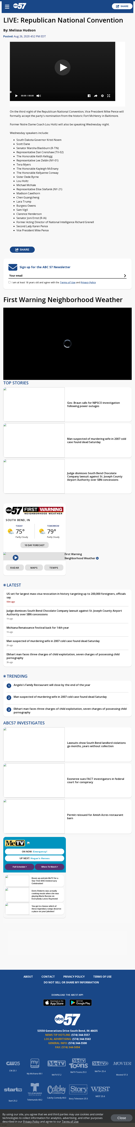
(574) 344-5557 (80, 1035)
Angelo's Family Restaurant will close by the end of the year (52, 685)
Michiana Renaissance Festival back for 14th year (38, 627)
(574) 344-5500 (77, 1043)
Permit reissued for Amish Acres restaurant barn (95, 816)
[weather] (10, 531)
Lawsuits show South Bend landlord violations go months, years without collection (96, 744)
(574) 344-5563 (81, 1039)
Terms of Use (67, 282)
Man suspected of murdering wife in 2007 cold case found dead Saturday (96, 440)
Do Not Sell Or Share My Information (71, 982)
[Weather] (34, 513)
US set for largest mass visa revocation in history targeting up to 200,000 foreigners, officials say (66, 595)
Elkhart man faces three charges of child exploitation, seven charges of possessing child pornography (63, 656)
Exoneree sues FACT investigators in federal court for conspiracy (95, 780)
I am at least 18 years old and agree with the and (54, 282)
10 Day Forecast (35, 545)
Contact (48, 976)
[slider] (53, 377)
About (28, 976)
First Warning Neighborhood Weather (80, 556)
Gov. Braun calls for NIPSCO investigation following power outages (93, 404)
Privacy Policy (88, 282)
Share (124, 6)
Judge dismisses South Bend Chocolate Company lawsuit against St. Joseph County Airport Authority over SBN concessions (94, 476)
